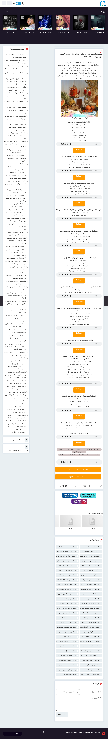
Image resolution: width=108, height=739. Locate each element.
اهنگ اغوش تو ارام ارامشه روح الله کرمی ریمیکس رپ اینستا (66, 584)
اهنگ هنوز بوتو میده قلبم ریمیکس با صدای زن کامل (66, 627)
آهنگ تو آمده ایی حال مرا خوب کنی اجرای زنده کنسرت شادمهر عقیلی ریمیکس (89, 627)
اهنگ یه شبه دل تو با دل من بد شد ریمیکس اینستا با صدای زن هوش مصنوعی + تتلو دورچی (66, 646)
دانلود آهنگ (79, 150)
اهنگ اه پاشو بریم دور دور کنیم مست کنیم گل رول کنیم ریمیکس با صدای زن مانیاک (89, 570)
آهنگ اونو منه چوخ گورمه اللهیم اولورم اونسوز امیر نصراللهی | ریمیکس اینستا (89, 584)
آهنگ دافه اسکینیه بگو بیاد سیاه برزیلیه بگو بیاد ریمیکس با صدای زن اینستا (66, 566)
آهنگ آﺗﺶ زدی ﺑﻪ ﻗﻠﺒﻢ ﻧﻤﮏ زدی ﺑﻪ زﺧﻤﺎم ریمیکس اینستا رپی (66, 589)
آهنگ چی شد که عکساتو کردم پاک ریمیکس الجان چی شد (89, 608)
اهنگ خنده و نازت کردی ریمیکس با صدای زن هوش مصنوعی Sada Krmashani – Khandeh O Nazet (66, 665)
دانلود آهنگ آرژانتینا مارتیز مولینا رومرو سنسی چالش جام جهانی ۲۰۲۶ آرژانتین (15, 158)
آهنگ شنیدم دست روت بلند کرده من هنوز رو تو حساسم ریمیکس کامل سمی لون (66, 561)
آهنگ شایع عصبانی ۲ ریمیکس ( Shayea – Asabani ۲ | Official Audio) (66, 622)
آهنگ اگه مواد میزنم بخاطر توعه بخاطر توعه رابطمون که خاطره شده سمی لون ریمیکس (89, 618)
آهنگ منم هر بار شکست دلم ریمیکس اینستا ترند (66, 660)
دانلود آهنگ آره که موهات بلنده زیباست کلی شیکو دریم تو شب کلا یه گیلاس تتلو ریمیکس (15, 212)
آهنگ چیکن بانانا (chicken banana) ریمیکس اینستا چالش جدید (66, 580)
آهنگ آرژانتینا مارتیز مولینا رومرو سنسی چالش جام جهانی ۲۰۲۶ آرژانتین (89, 575)
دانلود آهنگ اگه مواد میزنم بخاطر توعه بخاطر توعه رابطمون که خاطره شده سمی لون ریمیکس (16, 275)
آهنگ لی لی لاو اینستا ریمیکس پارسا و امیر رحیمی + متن (66, 641)
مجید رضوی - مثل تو (70, 674)
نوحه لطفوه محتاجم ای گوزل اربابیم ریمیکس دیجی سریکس (66, 594)
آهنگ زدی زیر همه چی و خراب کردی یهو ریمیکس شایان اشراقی (66, 575)
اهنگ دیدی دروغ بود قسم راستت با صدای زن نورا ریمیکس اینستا (66, 651)
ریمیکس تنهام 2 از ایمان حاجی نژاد (66, 556)
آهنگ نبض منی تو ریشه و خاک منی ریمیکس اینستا (89, 556)
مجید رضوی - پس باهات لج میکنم (89, 674)
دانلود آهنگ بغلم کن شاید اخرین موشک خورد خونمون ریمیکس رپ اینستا (16, 96)
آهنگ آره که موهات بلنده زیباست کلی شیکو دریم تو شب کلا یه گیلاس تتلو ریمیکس (89, 594)
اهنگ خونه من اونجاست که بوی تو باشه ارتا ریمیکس (66, 618)
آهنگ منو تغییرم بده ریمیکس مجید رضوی (89, 547)
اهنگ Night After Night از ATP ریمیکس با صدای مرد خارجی (89, 655)
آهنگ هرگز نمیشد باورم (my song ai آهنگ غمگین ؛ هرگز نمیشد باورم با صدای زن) (66, 547)
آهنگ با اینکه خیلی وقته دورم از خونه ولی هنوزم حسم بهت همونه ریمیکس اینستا (89, 589)
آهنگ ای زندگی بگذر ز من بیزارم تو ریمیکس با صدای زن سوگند (66, 570)
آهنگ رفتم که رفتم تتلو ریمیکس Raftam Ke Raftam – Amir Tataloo (89, 603)
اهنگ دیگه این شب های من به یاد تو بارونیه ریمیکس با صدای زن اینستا (89, 646)
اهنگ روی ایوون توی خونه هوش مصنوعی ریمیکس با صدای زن (89, 551)
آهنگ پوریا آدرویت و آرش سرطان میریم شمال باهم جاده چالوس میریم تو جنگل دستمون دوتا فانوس (89, 651)
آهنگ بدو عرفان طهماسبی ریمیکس (89, 561)
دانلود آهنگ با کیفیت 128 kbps (78, 469)
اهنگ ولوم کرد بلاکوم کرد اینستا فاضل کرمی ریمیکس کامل (89, 670)
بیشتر (7, 12)
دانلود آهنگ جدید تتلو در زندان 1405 (15, 246)
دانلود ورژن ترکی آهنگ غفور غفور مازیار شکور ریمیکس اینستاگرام (79, 455)
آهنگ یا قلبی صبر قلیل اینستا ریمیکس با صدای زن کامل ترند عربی (66, 655)
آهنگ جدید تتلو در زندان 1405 (67, 603)
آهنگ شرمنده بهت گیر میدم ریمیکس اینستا (66, 613)
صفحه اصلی (17, 734)
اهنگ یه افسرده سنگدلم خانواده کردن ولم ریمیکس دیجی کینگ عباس (89, 613)
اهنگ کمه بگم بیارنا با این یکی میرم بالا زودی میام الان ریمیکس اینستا (66, 608)
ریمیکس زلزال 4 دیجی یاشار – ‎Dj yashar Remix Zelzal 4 (66, 670)
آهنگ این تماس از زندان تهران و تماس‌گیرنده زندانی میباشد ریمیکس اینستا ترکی (89, 599)
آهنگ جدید (7, 734)
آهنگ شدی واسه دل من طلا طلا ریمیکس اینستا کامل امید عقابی (89, 660)
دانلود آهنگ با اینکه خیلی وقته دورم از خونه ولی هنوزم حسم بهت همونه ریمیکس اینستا (15, 198)
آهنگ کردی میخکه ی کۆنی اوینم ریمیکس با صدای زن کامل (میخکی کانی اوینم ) (66, 637)
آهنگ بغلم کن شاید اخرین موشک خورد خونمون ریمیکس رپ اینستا (66, 551)
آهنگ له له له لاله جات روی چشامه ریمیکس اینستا (89, 622)
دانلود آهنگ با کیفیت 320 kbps (78, 477)
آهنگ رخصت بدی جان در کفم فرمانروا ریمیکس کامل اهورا (89, 580)
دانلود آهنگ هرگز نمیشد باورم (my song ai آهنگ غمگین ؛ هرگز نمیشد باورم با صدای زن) (15, 81)
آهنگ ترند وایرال (79, 486)
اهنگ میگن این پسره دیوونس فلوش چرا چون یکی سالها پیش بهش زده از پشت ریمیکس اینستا (89, 641)
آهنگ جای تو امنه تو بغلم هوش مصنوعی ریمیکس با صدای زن (66, 599)
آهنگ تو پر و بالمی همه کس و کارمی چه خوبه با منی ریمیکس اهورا (66, 632)
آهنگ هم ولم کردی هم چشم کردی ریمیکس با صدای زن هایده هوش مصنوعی (89, 632)
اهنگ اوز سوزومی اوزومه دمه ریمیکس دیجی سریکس (89, 665)
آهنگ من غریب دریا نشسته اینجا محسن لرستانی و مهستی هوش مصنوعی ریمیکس (89, 566)
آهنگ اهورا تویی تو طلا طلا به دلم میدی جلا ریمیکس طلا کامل (89, 637)
